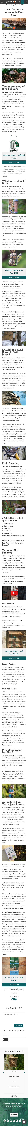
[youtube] (11, 1120)
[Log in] (19, 2)
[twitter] (14, 1120)
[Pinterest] (15, 999)
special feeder (20, 321)
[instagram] (8, 1120)
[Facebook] (12, 999)
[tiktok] (20, 1120)
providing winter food (8, 38)
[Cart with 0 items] (26, 1)
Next (24, 1072)
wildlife (21, 989)
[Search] (22, 2)
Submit (5, 1040)
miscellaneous (13, 989)
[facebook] (5, 1120)
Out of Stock (14, 1086)
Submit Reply (19, 1026)
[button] (12, 1096)
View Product (14, 162)
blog (6, 989)
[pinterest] (17, 1120)
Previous (3, 1072)
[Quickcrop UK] (10, 2)
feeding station (9, 169)
